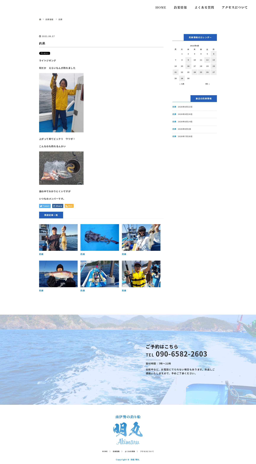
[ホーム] (40, 16)
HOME (160, 7)
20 (214, 66)
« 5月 (182, 84)
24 (195, 72)
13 (214, 60)
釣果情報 (180, 7)
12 (207, 60)
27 (214, 72)
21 (176, 72)
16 (188, 66)
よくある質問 (204, 7)
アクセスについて (235, 7)
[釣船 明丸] (128, 442)
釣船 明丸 (17, 7)
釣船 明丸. (135, 459)
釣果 (41, 254)
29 (182, 78)
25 (201, 72)
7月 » (207, 84)
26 (207, 72)
